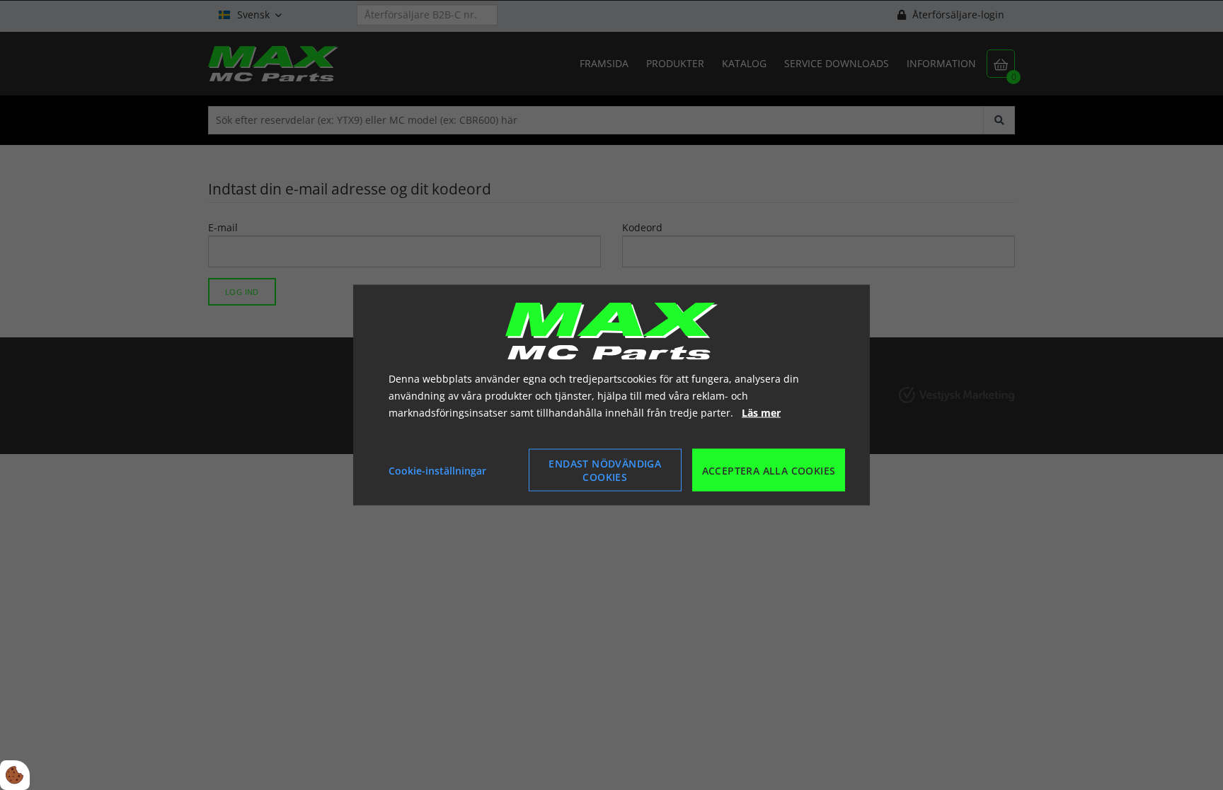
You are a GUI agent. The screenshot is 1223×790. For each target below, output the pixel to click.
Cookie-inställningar (437, 470)
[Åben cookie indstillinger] (15, 775)
